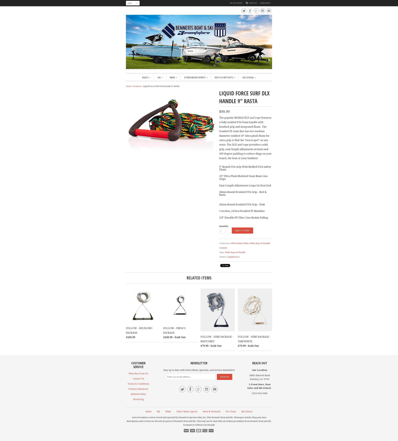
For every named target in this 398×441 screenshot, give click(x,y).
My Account (236, 3)
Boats (146, 77)
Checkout (265, 3)
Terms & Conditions (138, 384)
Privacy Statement (138, 389)
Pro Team (231, 411)
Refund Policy (138, 394)
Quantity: (224, 226)
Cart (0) (253, 3)
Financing (138, 399)
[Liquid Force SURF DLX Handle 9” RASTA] (171, 158)
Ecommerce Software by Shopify (199, 425)
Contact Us (138, 378)
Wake (173, 77)
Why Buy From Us (138, 373)
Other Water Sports (196, 77)
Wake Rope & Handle (235, 252)
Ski (160, 77)
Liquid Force (233, 257)
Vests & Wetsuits (225, 77)
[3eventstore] (199, 42)
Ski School (249, 77)
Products (137, 86)
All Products (236, 243)
